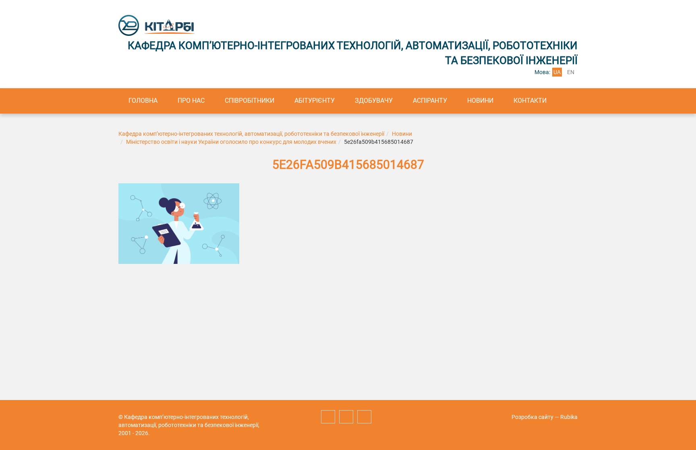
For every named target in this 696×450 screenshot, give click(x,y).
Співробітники (249, 100)
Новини (480, 100)
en (570, 72)
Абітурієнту (314, 100)
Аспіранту (430, 100)
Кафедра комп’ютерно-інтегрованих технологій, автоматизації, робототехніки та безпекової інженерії (251, 134)
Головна (142, 100)
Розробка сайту (532, 417)
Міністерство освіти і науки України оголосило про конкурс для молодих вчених (231, 142)
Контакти (530, 100)
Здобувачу (374, 100)
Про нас (191, 100)
